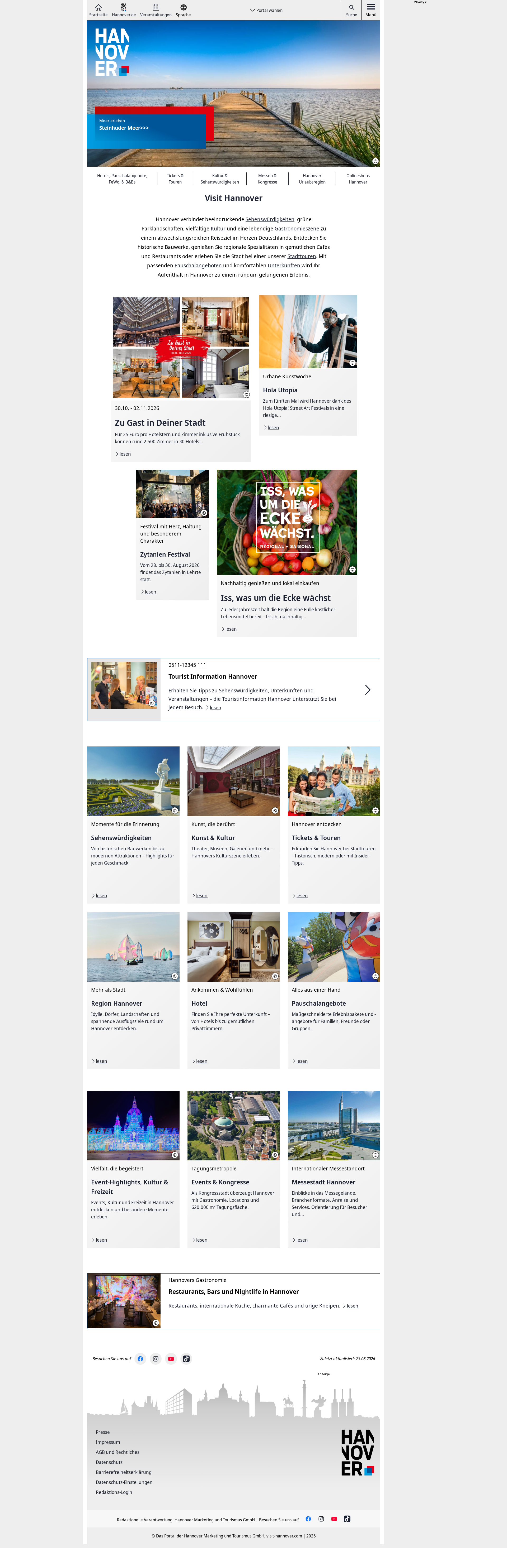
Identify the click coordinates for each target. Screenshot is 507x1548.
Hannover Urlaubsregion (312, 179)
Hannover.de (124, 14)
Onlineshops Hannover (358, 179)
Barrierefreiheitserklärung (124, 1472)
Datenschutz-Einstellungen (124, 1482)
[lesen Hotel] (234, 990)
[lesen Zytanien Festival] (173, 534)
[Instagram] (156, 1359)
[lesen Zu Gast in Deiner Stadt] (181, 379)
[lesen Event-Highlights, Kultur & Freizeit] (133, 1169)
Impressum (108, 1442)
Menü (370, 15)
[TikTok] (186, 1359)
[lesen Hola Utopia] (308, 365)
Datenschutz (109, 1462)
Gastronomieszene (298, 228)
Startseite (98, 14)
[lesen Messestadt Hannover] (334, 1169)
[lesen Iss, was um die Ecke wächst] (287, 553)
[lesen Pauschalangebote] (334, 990)
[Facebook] (140, 1359)
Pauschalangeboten (199, 265)
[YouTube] (171, 1359)
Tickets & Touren (175, 179)
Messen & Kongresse (267, 179)
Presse (103, 1432)
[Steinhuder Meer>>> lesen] (233, 93)
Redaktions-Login (114, 1492)
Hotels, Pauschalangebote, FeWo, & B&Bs (122, 179)
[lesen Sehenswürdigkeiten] (133, 825)
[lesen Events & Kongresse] (234, 1169)
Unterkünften (285, 265)
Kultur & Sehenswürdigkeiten (220, 179)
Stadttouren (302, 256)
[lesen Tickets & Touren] (334, 825)
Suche (351, 15)
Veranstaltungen (156, 14)
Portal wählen (269, 10)
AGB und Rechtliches (117, 1452)
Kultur (219, 228)
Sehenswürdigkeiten (270, 219)
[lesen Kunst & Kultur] (234, 825)
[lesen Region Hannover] (133, 990)
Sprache (183, 14)
